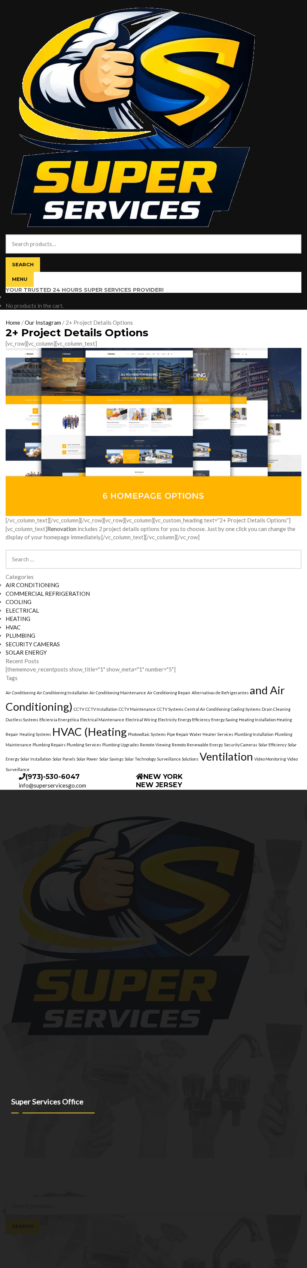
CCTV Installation (101, 709)
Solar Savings (111, 758)
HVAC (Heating (89, 731)
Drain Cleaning (276, 709)
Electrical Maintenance (102, 719)
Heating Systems (35, 734)
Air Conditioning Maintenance (117, 692)
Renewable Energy (205, 744)
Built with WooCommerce (67, 1177)
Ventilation (226, 756)
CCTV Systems (170, 709)
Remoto (179, 744)
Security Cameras (240, 744)
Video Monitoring (270, 758)
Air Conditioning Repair (169, 692)
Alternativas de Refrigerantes (220, 692)
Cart (13, 1238)
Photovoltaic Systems (147, 734)
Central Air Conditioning (207, 709)
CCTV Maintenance (137, 709)
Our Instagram (43, 322)
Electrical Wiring (141, 719)
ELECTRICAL (22, 610)
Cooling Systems (246, 709)
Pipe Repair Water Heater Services (200, 734)
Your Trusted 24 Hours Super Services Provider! (85, 290)
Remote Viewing (155, 744)
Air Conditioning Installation (62, 692)
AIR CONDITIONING (32, 585)
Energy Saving (224, 719)
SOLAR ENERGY (26, 652)
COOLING (18, 601)
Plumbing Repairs (49, 744)
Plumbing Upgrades (120, 744)
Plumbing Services (84, 744)
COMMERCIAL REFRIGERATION (48, 593)
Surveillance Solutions (177, 758)
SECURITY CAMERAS (33, 644)
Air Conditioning (21, 692)
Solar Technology (140, 758)
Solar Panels (63, 758)
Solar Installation (35, 758)
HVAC (13, 627)
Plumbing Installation (254, 734)
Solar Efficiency (272, 744)
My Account (20, 1184)
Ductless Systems (22, 719)
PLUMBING (20, 635)
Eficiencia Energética (59, 719)
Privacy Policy (21, 1177)
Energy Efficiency (194, 719)
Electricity (167, 719)
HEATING (18, 618)
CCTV (79, 709)
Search (23, 264)
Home (13, 322)
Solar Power (87, 758)
